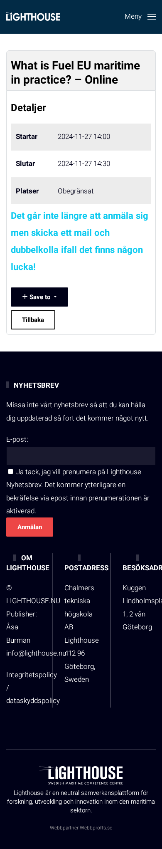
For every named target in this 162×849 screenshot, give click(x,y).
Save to (40, 297)
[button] (140, 16)
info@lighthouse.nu (36, 653)
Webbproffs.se (96, 828)
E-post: (17, 439)
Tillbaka (33, 319)
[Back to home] (33, 16)
